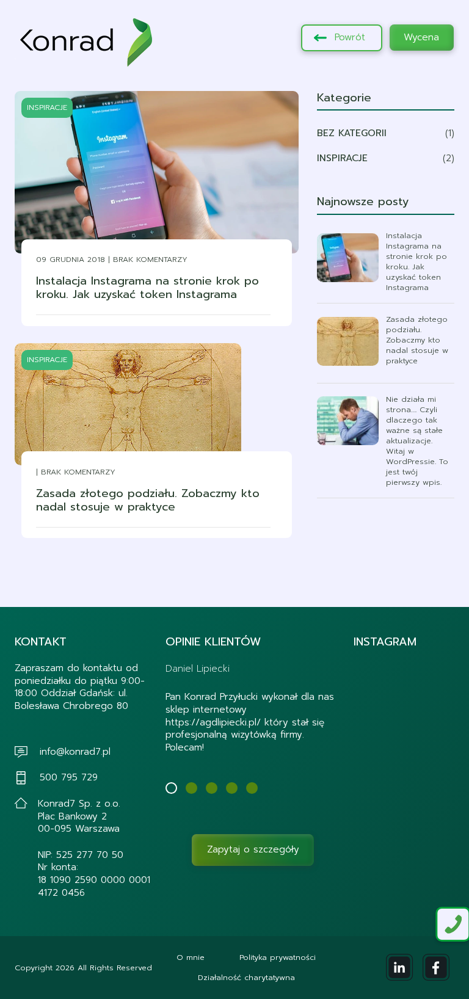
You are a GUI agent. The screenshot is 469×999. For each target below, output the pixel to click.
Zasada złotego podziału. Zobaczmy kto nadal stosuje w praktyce (148, 500)
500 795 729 (69, 777)
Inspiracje (342, 158)
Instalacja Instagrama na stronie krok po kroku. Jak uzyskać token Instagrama (147, 287)
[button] (171, 788)
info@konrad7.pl (75, 751)
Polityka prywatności (277, 957)
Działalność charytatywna (246, 977)
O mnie (190, 957)
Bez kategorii (352, 133)
